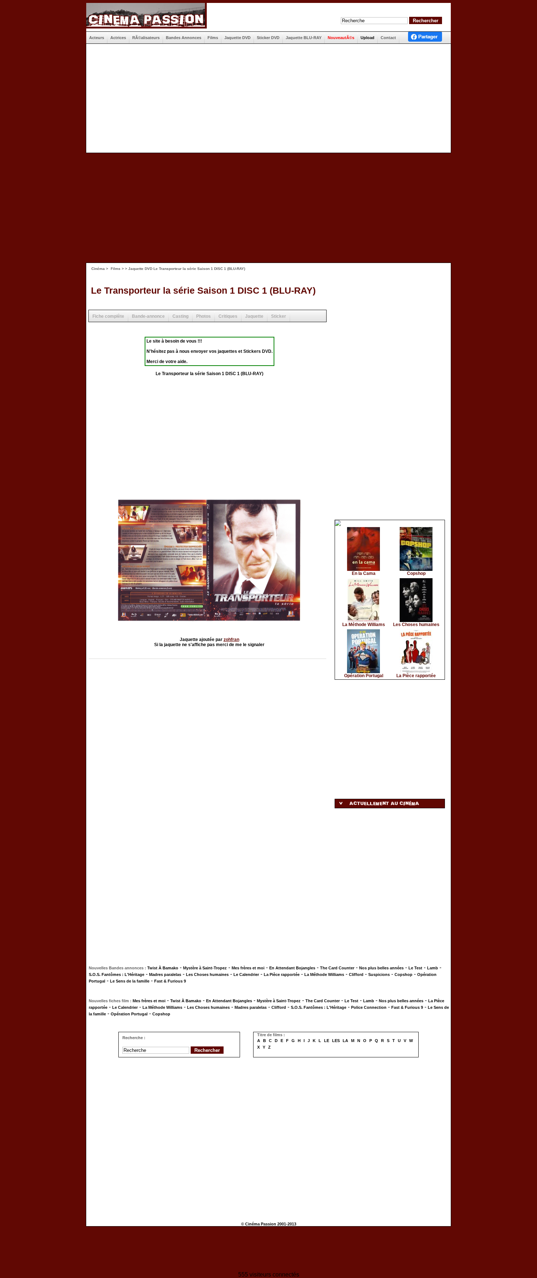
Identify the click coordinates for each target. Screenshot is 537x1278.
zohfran (231, 639)
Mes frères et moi (248, 968)
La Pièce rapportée (416, 675)
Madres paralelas (165, 974)
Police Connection (368, 1007)
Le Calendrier (246, 974)
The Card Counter (337, 968)
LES (336, 1040)
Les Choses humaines (416, 624)
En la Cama (364, 573)
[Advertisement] (265, 98)
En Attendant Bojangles (292, 968)
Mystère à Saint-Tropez (205, 968)
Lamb (432, 968)
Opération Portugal (363, 675)
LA (345, 1040)
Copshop (416, 573)
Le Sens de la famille (129, 981)
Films (116, 269)
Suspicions (379, 974)
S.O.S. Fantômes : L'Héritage (116, 974)
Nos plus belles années (381, 968)
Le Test (415, 968)
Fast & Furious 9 (170, 981)
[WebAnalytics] (268, 1250)
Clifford (356, 974)
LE (326, 1040)
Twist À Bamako (162, 968)
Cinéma (98, 269)
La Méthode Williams (363, 624)
